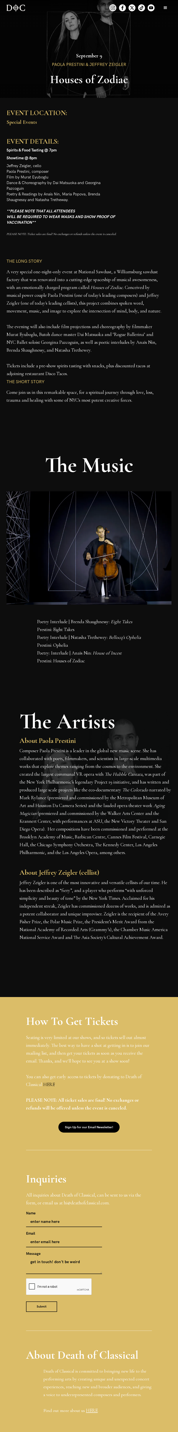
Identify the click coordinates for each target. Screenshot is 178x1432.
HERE (49, 1084)
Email (30, 1233)
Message (33, 1254)
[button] (165, 8)
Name (31, 1213)
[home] (16, 7)
